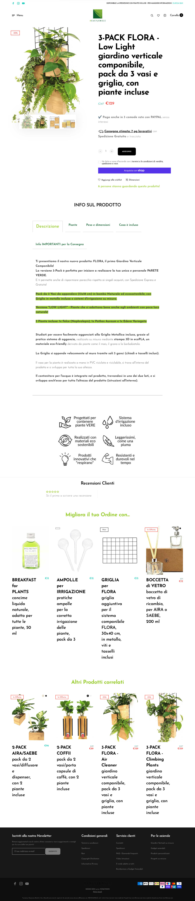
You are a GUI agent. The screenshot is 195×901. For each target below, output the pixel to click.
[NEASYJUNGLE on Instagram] (18, 3)
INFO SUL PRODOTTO (97, 205)
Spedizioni (85, 848)
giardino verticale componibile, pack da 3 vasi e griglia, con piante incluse (112, 780)
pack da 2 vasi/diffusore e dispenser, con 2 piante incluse (23, 771)
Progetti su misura (158, 859)
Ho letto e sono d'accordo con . (132, 162)
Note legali (97, 892)
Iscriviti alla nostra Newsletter (31, 836)
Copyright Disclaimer (90, 859)
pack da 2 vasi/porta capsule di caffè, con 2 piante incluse (68, 768)
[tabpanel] (47, 74)
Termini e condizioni (89, 843)
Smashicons (155, 898)
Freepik (126, 898)
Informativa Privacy (89, 864)
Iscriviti (53, 851)
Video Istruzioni (122, 859)
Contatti (119, 843)
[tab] (47, 226)
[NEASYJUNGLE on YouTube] (23, 3)
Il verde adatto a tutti (125, 864)
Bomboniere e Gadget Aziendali (129, 869)
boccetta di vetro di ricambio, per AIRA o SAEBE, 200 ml (157, 601)
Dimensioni (134, 180)
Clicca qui (178, 3)
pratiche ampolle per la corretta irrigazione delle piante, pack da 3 (68, 610)
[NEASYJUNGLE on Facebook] (13, 3)
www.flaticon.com (137, 898)
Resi (83, 854)
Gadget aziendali (158, 848)
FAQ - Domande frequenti (127, 854)
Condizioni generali (94, 836)
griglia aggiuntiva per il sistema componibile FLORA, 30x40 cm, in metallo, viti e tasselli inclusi (112, 619)
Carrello (176, 15)
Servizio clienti (125, 836)
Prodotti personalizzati (160, 854)
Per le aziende (160, 836)
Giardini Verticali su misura (162, 843)
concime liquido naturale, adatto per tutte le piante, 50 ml (23, 607)
